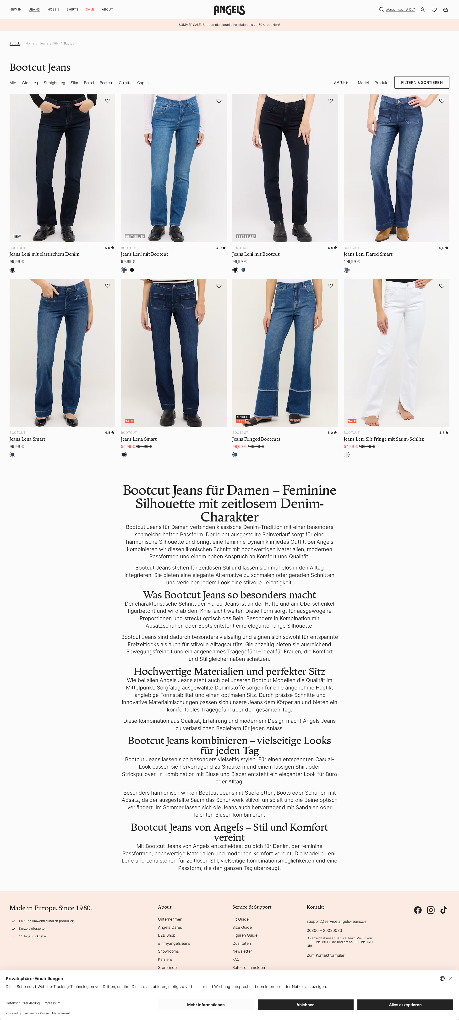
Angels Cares (170, 927)
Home (30, 43)
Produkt (382, 83)
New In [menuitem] (16, 9)
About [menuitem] (107, 9)
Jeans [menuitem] (34, 9)
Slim (74, 82)
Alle (13, 82)
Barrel (89, 82)
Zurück (15, 43)
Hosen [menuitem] (53, 9)
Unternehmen (170, 919)
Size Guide (242, 927)
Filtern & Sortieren (422, 82)
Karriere (165, 959)
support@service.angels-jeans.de (336, 921)
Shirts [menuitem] (72, 9)
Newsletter (242, 951)
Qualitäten (241, 943)
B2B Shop (166, 935)
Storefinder (168, 968)
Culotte (125, 82)
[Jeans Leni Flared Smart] (396, 168)
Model (363, 83)
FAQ (236, 959)
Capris (142, 82)
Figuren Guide (244, 935)
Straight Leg (54, 82)
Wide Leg (30, 82)
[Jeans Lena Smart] (62, 353)
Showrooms (168, 951)
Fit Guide (240, 919)
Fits (56, 43)
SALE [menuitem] (90, 9)
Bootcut (70, 43)
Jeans (43, 43)
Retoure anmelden (248, 968)
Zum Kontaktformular (325, 955)
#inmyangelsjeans (174, 943)
